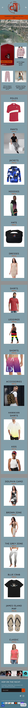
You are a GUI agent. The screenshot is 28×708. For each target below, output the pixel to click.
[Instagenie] (24, 677)
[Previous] (2, 673)
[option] (14, 32)
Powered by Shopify (20, 700)
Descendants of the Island (10, 700)
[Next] (25, 673)
